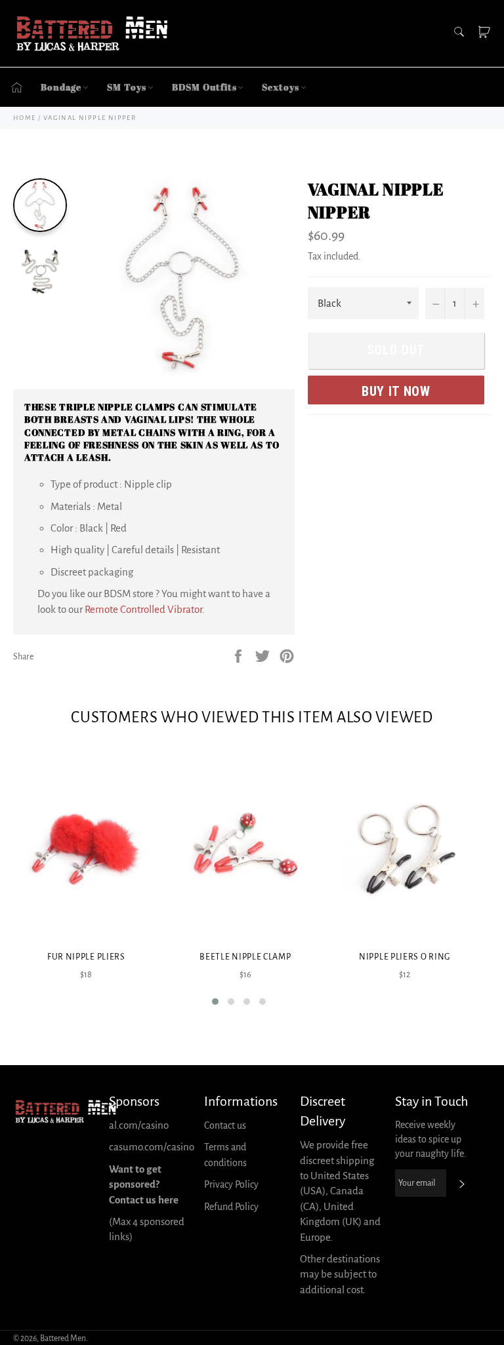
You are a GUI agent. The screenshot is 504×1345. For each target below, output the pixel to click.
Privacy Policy (231, 1184)
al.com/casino (139, 1125)
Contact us (225, 1125)
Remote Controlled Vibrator (143, 609)
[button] (215, 1001)
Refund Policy (231, 1206)
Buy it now (396, 391)
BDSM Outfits (204, 87)
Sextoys (280, 87)
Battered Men (63, 1338)
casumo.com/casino (151, 1146)
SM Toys (126, 87)
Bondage (61, 87)
